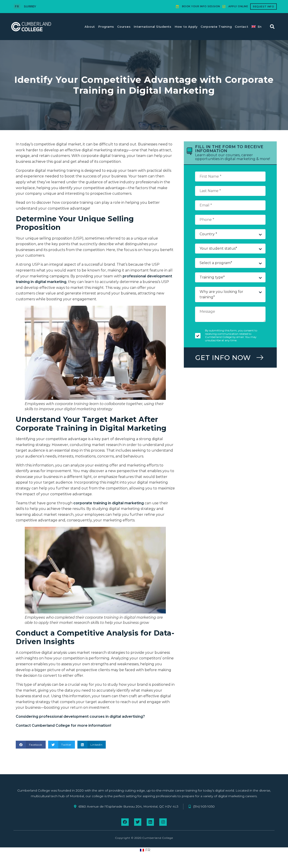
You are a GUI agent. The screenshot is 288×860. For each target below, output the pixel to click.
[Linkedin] (150, 822)
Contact (241, 26)
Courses (123, 26)
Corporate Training (216, 26)
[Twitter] (137, 822)
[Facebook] (124, 822)
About (90, 26)
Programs (106, 26)
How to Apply (186, 26)
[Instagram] (162, 822)
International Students (152, 26)
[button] (272, 26)
